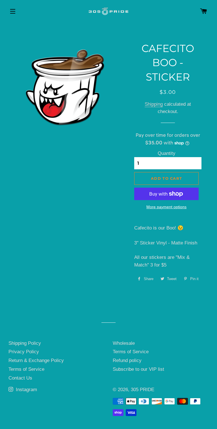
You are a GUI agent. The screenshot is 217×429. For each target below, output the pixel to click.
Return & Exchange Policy (36, 360)
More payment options (166, 207)
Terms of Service (26, 369)
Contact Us (20, 378)
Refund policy (127, 360)
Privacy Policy (23, 351)
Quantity (166, 153)
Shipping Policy (24, 343)
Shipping (154, 104)
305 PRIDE (142, 389)
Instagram (25, 389)
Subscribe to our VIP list (138, 369)
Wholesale (124, 343)
